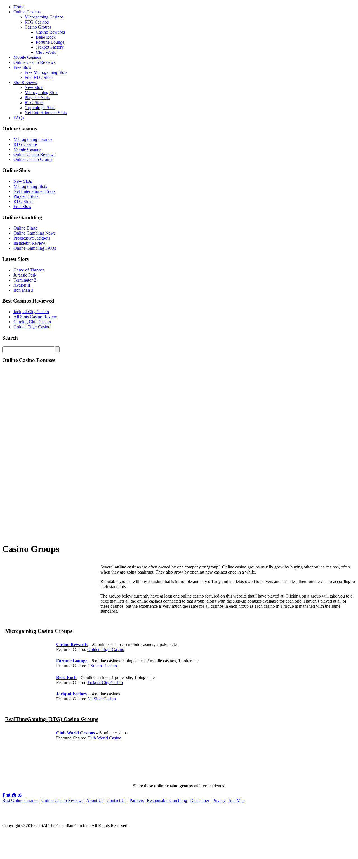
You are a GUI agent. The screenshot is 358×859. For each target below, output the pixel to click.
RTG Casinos (37, 22)
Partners (136, 800)
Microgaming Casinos (44, 17)
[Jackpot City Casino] (179, 776)
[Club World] (16, 742)
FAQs (18, 117)
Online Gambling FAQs (34, 248)
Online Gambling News (34, 233)
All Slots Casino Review (35, 316)
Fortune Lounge (50, 42)
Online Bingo (25, 228)
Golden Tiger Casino (31, 326)
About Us (94, 800)
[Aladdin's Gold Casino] (179, 535)
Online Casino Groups (33, 159)
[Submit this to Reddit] (19, 795)
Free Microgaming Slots (46, 72)
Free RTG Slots (38, 77)
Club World (46, 52)
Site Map (237, 800)
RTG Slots (34, 102)
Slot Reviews (25, 82)
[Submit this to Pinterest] (14, 795)
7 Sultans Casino (102, 665)
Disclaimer (199, 800)
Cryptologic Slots (40, 107)
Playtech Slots (37, 97)
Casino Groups (38, 27)
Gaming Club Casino (32, 321)
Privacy (219, 800)
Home (18, 6)
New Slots (34, 87)
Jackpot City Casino (31, 311)
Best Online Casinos (20, 800)
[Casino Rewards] (16, 655)
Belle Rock (46, 37)
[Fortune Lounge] (16, 672)
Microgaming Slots (41, 92)
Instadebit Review (29, 243)
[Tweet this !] (8, 795)
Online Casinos (27, 12)
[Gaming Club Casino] (30, 617)
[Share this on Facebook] (3, 795)
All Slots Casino (101, 698)
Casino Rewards (50, 32)
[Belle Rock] (16, 688)
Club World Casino (104, 738)
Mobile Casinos (27, 57)
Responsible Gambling (167, 800)
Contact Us (116, 800)
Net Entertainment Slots (46, 112)
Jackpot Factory (50, 47)
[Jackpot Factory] (16, 700)
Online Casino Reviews (34, 62)
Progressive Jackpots (31, 238)
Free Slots (22, 67)
